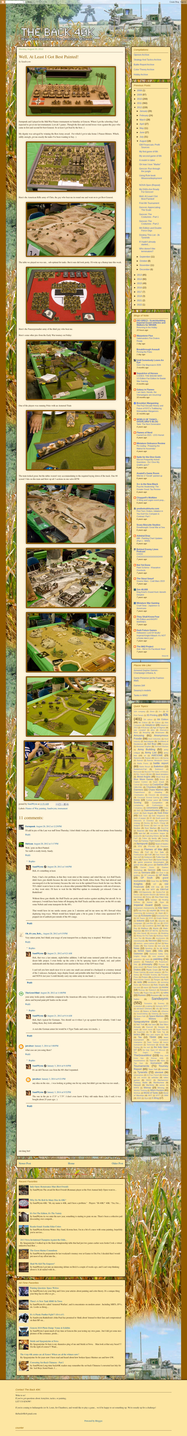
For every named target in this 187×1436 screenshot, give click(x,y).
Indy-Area (142, 911)
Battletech (159, 769)
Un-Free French (153, 1075)
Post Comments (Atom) (77, 1174)
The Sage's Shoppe (147, 1052)
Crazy (166, 808)
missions (153, 933)
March (143, 120)
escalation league (157, 833)
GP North (163, 875)
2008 (140, 90)
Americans (159, 732)
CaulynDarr (158, 784)
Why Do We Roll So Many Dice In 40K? (48, 1199)
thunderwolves (139, 1061)
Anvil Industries (154, 739)
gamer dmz (139, 865)
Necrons (153, 941)
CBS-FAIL (138, 787)
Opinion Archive (141, 55)
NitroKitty (149, 948)
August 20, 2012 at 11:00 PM (53, 992)
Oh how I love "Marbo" (150, 164)
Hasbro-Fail (160, 892)
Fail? (136, 838)
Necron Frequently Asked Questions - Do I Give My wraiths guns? (148, 462)
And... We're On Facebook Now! (151, 649)
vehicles (154, 1077)
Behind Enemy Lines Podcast (147, 550)
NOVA (165, 948)
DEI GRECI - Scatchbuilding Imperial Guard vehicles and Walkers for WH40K (151, 322)
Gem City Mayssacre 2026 (149, 365)
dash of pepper (140, 818)
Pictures (162, 964)
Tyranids (142, 1072)
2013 (140, 275)
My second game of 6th (150, 156)
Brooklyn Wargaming (148, 403)
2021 (140, 300)
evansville (138, 836)
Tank (166, 1034)
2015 (140, 283)
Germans (145, 872)
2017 (140, 292)
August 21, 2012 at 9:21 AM (59, 953)
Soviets (165, 1014)
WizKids (137, 1093)
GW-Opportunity (145, 892)
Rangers (157, 980)
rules (165, 992)
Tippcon (152, 1060)
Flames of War (32, 808)
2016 (140, 287)
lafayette (161, 921)
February (144, 115)
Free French (161, 855)
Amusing (139, 735)
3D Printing (152, 715)
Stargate (161, 1027)
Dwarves (140, 831)
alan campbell (140, 730)
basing (165, 758)
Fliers (136, 852)
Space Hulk (141, 1016)
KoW (152, 921)
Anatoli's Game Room (148, 473)
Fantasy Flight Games (151, 841)
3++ (160, 711)
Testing (136, 1047)
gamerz (150, 865)
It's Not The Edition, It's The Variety (46, 1213)
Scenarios (148, 1003)
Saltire (136, 999)
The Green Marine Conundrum (43, 1250)
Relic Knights (159, 985)
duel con (156, 826)
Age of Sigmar (159, 727)
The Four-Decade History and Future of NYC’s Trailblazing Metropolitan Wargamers (150, 408)
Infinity (163, 911)
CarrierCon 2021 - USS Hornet (150, 435)
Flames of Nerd (144, 432)
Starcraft (149, 1027)
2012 (140, 107)
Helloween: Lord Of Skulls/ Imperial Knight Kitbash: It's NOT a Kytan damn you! (151, 635)
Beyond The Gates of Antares (156, 772)
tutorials (164, 1069)
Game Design (162, 860)
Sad (164, 995)
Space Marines (156, 1016)
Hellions (162, 895)
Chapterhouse (139, 792)
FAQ (166, 841)
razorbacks (152, 982)
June (142, 132)
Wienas (147, 1088)
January (144, 111)
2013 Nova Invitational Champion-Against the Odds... (43, 1239)
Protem (145, 977)
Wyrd (146, 1098)
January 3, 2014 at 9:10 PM (59, 1065)
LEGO (165, 923)
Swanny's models (142, 690)
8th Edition (143, 723)
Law (158, 923)
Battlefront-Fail (140, 769)
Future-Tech (147, 860)
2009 (140, 95)
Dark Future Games (147, 630)
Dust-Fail (164, 828)
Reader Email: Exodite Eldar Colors (45, 1226)
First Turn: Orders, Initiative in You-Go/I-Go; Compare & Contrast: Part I (150, 514)
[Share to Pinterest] (67, 804)
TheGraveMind (32, 992)
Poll (163, 970)
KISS (151, 918)
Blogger (98, 1420)
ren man (137, 987)
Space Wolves (145, 1019)
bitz (150, 774)
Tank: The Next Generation (149, 424)
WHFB (136, 1088)
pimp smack (139, 967)
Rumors (142, 995)
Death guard (161, 818)
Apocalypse (149, 741)
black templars (162, 774)
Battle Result (144, 767)
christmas (164, 795)
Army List (151, 752)
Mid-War (165, 931)
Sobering (154, 1014)
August (143, 141)
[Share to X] (62, 804)
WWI (166, 1095)
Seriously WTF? (162, 1006)
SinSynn (29, 843)
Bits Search (141, 774)
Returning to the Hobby (147, 327)
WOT (150, 1095)
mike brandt (141, 933)
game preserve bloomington (151, 862)
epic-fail (142, 833)
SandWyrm (33, 803)
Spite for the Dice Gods (149, 457)
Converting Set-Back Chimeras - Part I (46, 1362)
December (145, 269)
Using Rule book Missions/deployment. (150, 178)
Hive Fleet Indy (161, 897)
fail (164, 836)
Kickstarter (146, 915)
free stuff (137, 857)
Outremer (138, 954)
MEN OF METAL (152, 931)
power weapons (155, 972)
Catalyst (146, 785)
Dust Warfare (151, 828)
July (142, 137)
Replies (32, 861)
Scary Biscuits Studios (148, 525)
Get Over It (160, 873)
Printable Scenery (150, 975)
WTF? (158, 1095)
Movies (148, 938)
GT (154, 884)
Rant (166, 979)
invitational (150, 913)
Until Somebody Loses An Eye (150, 361)
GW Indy (155, 887)
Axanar (148, 758)
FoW (150, 855)
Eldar (151, 831)
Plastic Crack (152, 970)
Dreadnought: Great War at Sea (151, 527)
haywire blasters (149, 895)
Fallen (144, 838)
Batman (140, 760)
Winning (160, 1088)
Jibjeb (160, 913)
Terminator (151, 1045)
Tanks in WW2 (141, 695)
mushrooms (160, 938)
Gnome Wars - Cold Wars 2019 (151, 581)
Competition (157, 803)
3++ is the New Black (147, 484)
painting (42, 808)
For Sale (159, 852)
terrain (162, 1045)
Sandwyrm (52, 808)
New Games (149, 946)
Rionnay (141, 990)
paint (147, 959)
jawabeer (29, 1045)
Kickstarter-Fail (162, 916)
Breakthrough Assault (148, 349)
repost (145, 987)
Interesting (138, 913)
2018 (140, 296)
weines (162, 1085)
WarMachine (158, 1082)
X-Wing (155, 1098)
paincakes (138, 959)
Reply (28, 834)
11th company (139, 711)
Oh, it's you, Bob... (33, 933)
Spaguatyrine (141, 1021)
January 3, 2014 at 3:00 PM (46, 1045)
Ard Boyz (151, 744)
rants (139, 982)
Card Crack (158, 782)
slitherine (164, 1011)
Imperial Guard (143, 905)
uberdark (159, 1072)
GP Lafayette (149, 875)
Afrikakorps (145, 728)
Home (71, 1163)
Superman (141, 1032)
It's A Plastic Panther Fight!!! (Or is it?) (47, 1314)
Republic (155, 987)
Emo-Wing (163, 830)
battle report (160, 763)
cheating (158, 792)
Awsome (137, 758)
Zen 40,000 (142, 589)
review (165, 987)
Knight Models (162, 918)
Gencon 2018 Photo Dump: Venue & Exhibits (50, 1327)
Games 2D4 (162, 864)
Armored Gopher (143, 746)
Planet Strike (152, 967)
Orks (160, 951)
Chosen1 (151, 795)
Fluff (147, 852)
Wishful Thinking (140, 1090)
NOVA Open (144, 951)
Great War (155, 881)
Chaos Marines (156, 790)
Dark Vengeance (158, 816)
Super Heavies (162, 1030)
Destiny (147, 823)
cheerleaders (139, 795)
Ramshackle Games (142, 980)
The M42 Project (145, 646)
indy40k (152, 910)
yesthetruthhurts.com (148, 508)
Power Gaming (140, 972)
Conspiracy (138, 808)
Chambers (151, 787)
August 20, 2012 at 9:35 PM (55, 933)
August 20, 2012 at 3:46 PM (59, 866)
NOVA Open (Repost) (149, 185)
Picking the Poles (144, 352)
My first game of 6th (148, 151)
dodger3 (137, 826)
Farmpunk (30, 826)
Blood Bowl (160, 777)
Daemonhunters (152, 810)
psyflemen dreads (159, 977)
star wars (152, 1024)
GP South (147, 878)
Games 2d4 (139, 685)
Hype (162, 902)
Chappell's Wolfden (147, 497)
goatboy (137, 875)
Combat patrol (152, 800)
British (162, 779)
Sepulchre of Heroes (147, 373)
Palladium (149, 962)
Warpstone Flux (145, 336)
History (148, 897)
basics (157, 758)
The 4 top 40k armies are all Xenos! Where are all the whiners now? (49, 1354)
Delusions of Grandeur (144, 821)
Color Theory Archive (144, 69)
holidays (154, 900)
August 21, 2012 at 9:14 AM (59, 1015)
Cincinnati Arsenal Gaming (148, 797)
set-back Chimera (144, 1008)
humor (150, 902)
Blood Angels (144, 777)
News (136, 948)
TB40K (152, 1037)
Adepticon (150, 725)
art (145, 756)
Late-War (149, 923)
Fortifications (139, 855)
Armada (165, 744)
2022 (140, 305)
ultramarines (138, 1075)
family (154, 838)
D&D (138, 810)
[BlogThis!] (59, 804)
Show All (165, 656)
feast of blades (162, 844)
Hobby (141, 899)
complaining (138, 805)
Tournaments (141, 1065)
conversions (152, 808)
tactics (137, 1034)
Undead (165, 1075)
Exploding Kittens (152, 836)
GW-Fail (164, 889)
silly (157, 1009)
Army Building (146, 749)
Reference (146, 985)
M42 (159, 926)
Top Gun (138, 1063)
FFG (140, 846)
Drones (146, 826)
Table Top (161, 1032)
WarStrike (150, 1085)
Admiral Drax (143, 536)
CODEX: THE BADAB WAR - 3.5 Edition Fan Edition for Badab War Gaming (151, 378)
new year (161, 946)
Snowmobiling (142, 1014)
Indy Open (163, 908)
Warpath (137, 1085)
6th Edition (162, 719)
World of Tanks (151, 1093)
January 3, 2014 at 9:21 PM (53, 1078)
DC (151, 818)
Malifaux (144, 928)
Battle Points (143, 763)
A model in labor (147, 160)
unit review (141, 1078)
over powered (158, 956)
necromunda (139, 941)
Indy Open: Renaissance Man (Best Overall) (49, 1186)
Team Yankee (153, 1042)
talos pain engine (153, 1035)
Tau (140, 1037)
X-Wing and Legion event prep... (151, 500)
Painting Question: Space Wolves (44, 1287)
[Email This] (57, 804)
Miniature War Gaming (148, 603)
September (145, 257)
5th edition (148, 720)
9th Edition (156, 723)
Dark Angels (148, 813)
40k (165, 715)
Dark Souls (143, 816)
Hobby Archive (141, 74)
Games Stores (147, 867)
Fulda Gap (160, 857)
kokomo (140, 921)
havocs (136, 895)
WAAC (149, 1080)
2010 (140, 99)
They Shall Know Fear (148, 617)
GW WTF (150, 889)
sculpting (148, 1006)
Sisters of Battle (150, 1011)
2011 (139, 103)
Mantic (156, 928)
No (158, 948)
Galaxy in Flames (145, 389)
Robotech (152, 990)
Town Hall (152, 1069)
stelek (136, 1030)
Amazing (146, 732)
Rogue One (148, 993)
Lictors (139, 926)
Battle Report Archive (144, 64)
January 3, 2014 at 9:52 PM (59, 1092)
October (144, 261)
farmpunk (142, 843)
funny (136, 860)
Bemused (137, 772)
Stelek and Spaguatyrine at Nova (44, 1341)
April (142, 124)
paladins (137, 962)
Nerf (159, 943)
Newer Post (25, 1163)
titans (163, 1061)
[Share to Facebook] (65, 804)
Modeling (164, 933)
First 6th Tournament (149, 203)
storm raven (147, 1030)
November (145, 265)
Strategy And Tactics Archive (147, 60)
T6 (150, 1032)
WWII (139, 1098)
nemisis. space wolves (145, 943)
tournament (62, 808)
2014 (140, 279)
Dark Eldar (163, 813)
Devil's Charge (159, 823)
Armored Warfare (161, 746)
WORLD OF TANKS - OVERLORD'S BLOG (147, 420)
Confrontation (157, 805)
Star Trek (140, 1024)
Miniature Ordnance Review (151, 443)
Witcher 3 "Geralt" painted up (149, 476)
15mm (152, 711)
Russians (155, 995)
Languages (138, 923)
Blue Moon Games (143, 779)
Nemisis (165, 941)
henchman (138, 897)
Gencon (152, 870)
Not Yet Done (143, 565)
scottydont (138, 1006)
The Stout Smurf (145, 578)
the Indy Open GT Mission (154, 1050)
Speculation (163, 1022)
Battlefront (159, 766)
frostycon (148, 857)
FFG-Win (151, 846)
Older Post (117, 1163)
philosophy (147, 964)
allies (153, 730)
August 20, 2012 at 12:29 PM (49, 826)
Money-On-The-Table (144, 936)
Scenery (161, 1003)
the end (146, 1047)
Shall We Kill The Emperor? (42, 1263)
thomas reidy (157, 1058)
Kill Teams (141, 918)
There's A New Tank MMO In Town (46, 1301)
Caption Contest (141, 782)
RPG (158, 993)
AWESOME (157, 755)
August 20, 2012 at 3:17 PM (46, 843)
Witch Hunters (157, 1090)
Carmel (136, 785)
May (142, 128)
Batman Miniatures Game (157, 760)
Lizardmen (149, 926)
